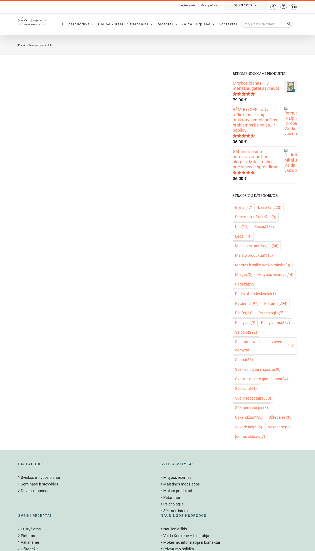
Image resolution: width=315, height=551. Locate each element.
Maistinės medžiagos (256, 245)
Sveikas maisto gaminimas (261, 379)
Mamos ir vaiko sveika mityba (262, 265)
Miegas (243, 274)
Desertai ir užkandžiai (255, 217)
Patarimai (246, 303)
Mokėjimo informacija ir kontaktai (191, 542)
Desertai (269, 207)
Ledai (243, 236)
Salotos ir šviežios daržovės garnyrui (264, 345)
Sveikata (246, 388)
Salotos (246, 332)
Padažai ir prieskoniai (255, 294)
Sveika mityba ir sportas (257, 369)
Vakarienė (279, 427)
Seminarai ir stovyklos (39, 484)
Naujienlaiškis (175, 529)
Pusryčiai (245, 322)
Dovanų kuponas (35, 490)
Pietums (275, 303)
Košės (264, 226)
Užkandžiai (249, 417)
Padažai (245, 284)
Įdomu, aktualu (250, 436)
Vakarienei (248, 427)
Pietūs (244, 313)
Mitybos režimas (275, 274)
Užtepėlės (280, 417)
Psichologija (271, 313)
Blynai (243, 207)
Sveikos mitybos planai (40, 477)
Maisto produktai (254, 255)
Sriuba (244, 359)
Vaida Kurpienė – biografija (186, 535)
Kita (242, 226)
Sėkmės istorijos (251, 407)
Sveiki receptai (253, 398)
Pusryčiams (275, 322)
